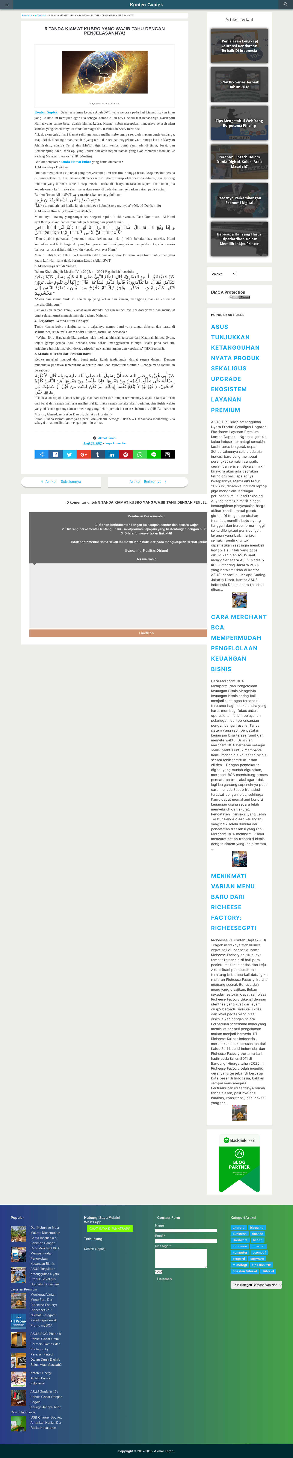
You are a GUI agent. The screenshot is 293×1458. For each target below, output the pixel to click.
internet (258, 1246)
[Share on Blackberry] (168, 454)
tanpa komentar (115, 443)
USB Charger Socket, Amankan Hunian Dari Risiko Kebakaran (46, 1422)
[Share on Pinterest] (126, 454)
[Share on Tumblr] (98, 454)
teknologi (240, 1265)
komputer (240, 1252)
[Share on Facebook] (55, 454)
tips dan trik (261, 1265)
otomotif (259, 1252)
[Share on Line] (154, 454)
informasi (40, 15)
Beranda (27, 15)
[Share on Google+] (84, 454)
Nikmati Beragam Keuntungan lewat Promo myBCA (43, 1320)
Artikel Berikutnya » (148, 481)
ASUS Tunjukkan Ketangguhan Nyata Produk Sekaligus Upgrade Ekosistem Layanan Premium (235, 368)
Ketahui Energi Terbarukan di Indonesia (40, 1378)
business (240, 1234)
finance (257, 1234)
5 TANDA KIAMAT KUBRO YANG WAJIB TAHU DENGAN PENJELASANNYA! (105, 31)
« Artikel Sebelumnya (61, 481)
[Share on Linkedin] (112, 454)
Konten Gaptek (146, 4)
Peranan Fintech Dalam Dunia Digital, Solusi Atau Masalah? (46, 1359)
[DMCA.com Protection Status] (239, 297)
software (257, 1258)
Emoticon (146, 633)
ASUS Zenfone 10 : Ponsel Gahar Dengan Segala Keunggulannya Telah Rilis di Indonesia (36, 1402)
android (239, 1227)
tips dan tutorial (245, 1271)
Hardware (240, 1240)
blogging (257, 1227)
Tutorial (268, 1271)
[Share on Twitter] (70, 454)
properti (239, 1258)
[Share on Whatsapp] (140, 454)
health (257, 1240)
